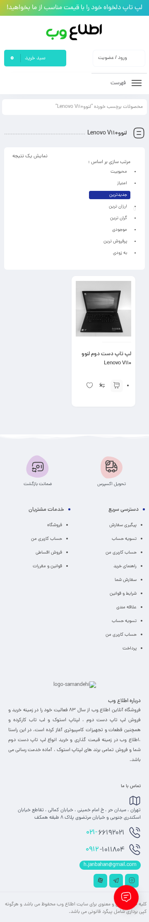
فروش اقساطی (49, 552)
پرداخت (130, 648)
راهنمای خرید (125, 566)
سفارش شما (126, 580)
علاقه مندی (126, 607)
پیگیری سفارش (123, 525)
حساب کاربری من (121, 552)
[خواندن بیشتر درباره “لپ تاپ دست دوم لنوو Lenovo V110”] (117, 386)
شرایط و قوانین (123, 593)
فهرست (119, 83)
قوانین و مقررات (47, 566)
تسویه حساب (124, 539)
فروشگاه (54, 525)
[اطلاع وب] (74, 32)
